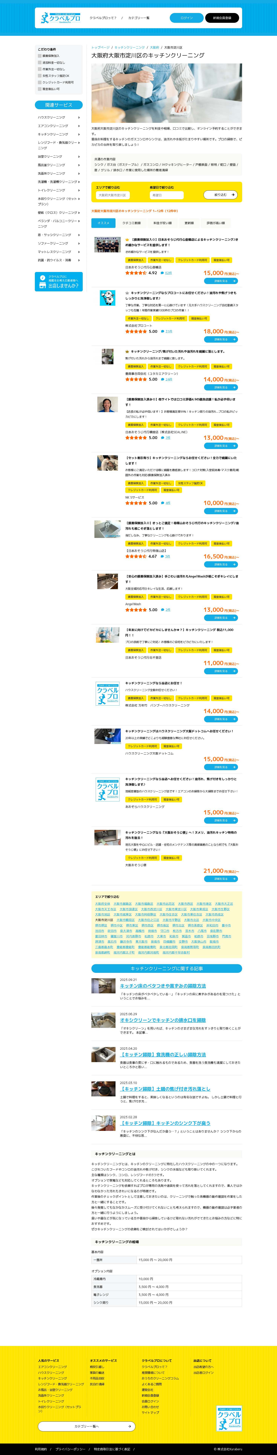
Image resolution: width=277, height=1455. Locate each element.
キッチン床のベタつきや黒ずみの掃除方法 (163, 986)
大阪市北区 (191, 920)
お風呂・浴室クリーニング (55, 1390)
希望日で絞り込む (162, 187)
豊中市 (226, 925)
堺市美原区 (195, 925)
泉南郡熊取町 (190, 947)
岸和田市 (212, 925)
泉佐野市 (216, 931)
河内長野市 (133, 936)
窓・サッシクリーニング (54, 235)
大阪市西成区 (215, 914)
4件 (168, 503)
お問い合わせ (150, 1407)
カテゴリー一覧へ (87, 1426)
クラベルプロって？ (103, 18)
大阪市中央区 (212, 920)
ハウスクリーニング (51, 117)
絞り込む (221, 195)
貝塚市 (152, 931)
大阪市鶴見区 (126, 920)
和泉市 (173, 936)
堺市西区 (148, 925)
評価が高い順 (216, 223)
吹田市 (112, 931)
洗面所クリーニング (51, 173)
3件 (167, 556)
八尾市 (202, 931)
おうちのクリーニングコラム (160, 1378)
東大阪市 (141, 941)
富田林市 (101, 936)
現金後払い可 (51, 89)
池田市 (99, 931)
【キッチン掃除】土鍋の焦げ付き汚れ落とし (165, 1089)
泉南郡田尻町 (212, 947)
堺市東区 (132, 925)
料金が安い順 (163, 223)
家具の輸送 (97, 1373)
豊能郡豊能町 (126, 947)
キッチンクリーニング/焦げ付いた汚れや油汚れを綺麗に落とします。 (178, 351)
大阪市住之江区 (148, 920)
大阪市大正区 (224, 904)
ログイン (187, 18)
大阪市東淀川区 (176, 909)
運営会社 (147, 1390)
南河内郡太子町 (124, 952)
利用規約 (41, 1449)
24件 (169, 379)
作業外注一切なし (54, 69)
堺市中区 (117, 925)
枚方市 (177, 931)
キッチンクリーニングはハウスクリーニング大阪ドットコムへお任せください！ (179, 731)
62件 (168, 273)
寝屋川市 (117, 936)
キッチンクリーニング (53, 134)
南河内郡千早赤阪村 (176, 952)
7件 (168, 438)
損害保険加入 (51, 56)
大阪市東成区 (199, 909)
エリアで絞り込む (108, 187)
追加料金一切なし (54, 63)
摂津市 (99, 941)
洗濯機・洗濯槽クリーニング (57, 182)
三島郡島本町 (104, 947)
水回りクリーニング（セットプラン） (57, 201)
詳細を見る (221, 281)
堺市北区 (178, 925)
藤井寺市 (126, 941)
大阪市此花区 (166, 904)
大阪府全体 (102, 904)
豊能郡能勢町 (147, 947)
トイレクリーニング (51, 190)
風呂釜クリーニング (51, 165)
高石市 (112, 941)
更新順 (189, 223)
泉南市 (155, 941)
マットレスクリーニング (54, 252)
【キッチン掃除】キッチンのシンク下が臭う (165, 1123)
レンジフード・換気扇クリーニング (57, 145)
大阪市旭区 (102, 914)
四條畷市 (169, 941)
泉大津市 (126, 931)
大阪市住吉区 (169, 914)
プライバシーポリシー (70, 1449)
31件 (169, 331)
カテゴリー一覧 (138, 18)
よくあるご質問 (152, 1384)
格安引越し (97, 1367)
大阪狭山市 (198, 941)
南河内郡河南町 (148, 952)
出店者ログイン (203, 1373)
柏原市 (198, 936)
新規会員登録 (222, 18)
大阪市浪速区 (129, 909)
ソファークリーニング (53, 243)
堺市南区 (163, 925)
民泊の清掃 (97, 1384)
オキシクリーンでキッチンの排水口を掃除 (163, 1020)
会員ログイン (150, 1401)
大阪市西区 (185, 904)
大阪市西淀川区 (151, 909)
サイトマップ (150, 1413)
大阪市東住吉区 (191, 914)
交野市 (183, 941)
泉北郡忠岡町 (169, 947)
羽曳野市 (213, 936)
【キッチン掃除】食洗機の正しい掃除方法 (163, 1054)
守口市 (164, 931)
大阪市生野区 (221, 909)
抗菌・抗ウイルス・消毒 (54, 260)
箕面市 (186, 936)
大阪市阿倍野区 (145, 914)
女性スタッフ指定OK (56, 76)
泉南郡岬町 (102, 952)
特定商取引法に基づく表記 (112, 1449)
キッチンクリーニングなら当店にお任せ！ (154, 683)
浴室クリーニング (50, 156)
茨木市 (189, 931)
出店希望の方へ (203, 1367)
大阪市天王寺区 (105, 909)
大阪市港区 (204, 904)
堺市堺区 (101, 925)
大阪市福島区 (144, 904)
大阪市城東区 (123, 914)
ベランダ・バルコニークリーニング (57, 223)
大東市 (161, 936)
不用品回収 (97, 1378)
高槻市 (140, 931)
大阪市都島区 (123, 904)
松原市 (149, 936)
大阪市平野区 (172, 920)
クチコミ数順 (131, 223)
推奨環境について (153, 1373)
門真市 (226, 936)
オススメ (103, 223)
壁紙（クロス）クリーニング (57, 213)
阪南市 (214, 941)
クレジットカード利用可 (58, 82)
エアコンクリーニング (53, 126)
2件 (168, 610)
